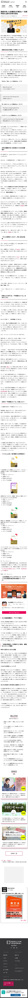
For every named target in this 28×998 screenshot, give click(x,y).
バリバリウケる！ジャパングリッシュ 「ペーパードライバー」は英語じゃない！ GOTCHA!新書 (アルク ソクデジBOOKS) (14, 548)
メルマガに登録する (7, 983)
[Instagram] (14, 948)
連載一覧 (17, 955)
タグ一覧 (3, 860)
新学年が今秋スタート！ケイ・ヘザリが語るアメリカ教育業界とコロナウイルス (13, 731)
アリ (8, 703)
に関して (8, 367)
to (6, 96)
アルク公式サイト (19, 971)
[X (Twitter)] (17, 948)
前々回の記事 (4, 391)
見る (22, 275)
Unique (18, 249)
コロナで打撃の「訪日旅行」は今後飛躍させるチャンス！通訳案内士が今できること (13, 736)
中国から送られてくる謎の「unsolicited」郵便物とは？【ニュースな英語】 (14, 750)
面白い (13, 243)
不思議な (25, 41)
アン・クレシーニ (7, 15)
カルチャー (5, 963)
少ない (18, 257)
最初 (6, 181)
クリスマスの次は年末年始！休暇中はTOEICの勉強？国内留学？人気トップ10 (13, 741)
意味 (9, 312)
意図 (4, 198)
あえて (22, 672)
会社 (7, 410)
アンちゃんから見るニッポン (8, 568)
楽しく (23, 435)
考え (4, 376)
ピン (23, 154)
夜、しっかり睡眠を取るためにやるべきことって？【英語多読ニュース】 (13, 764)
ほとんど (16, 164)
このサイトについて (19, 968)
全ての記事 (5, 969)
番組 (6, 109)
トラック (5, 340)
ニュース (21, 690)
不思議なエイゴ (14, 15)
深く (13, 418)
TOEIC (4, 958)
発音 (19, 160)
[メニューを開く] (26, 2)
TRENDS (2, 15)
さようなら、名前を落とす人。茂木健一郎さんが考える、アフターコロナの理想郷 (13, 745)
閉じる (23, 995)
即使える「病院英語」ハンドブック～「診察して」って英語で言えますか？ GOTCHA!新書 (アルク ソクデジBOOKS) (14, 522)
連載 (4, 406)
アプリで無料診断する (15, 995)
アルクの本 (17, 961)
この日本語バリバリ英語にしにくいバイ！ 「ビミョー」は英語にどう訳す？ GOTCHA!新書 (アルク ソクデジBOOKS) (14, 471)
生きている (13, 131)
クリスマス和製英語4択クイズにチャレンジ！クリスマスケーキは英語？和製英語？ (13, 759)
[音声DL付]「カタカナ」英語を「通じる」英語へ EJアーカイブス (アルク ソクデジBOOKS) (14, 496)
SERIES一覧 (14, 853)
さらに (16, 637)
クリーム (6, 222)
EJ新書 (16, 958)
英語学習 (5, 955)
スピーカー (11, 653)
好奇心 (14, 446)
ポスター (15, 306)
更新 (5, 570)
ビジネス (5, 961)
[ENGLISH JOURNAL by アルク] (5, 2)
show (6, 108)
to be (10, 96)
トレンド (5, 966)
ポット (17, 58)
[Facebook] (11, 948)
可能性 (22, 205)
